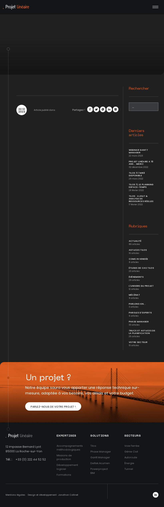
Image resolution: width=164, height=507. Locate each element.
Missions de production (64, 457)
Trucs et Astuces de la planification (142, 332)
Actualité (135, 241)
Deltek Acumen (100, 463)
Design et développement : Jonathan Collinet (53, 494)
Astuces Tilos (138, 250)
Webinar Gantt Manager (138, 151)
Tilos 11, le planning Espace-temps (141, 186)
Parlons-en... (137, 303)
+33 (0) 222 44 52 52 (31, 459)
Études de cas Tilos (141, 267)
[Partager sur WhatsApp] (103, 109)
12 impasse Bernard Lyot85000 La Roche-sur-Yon (24, 449)
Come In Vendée (138, 258)
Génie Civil (131, 451)
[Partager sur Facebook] (90, 109)
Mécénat (134, 294)
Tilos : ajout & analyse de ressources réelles (141, 199)
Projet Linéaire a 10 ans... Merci (141, 163)
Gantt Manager (100, 457)
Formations (64, 474)
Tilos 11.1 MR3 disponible (137, 174)
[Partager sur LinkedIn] (109, 109)
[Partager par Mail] (115, 109)
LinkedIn (155, 495)
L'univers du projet (141, 285)
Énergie (129, 463)
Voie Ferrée (131, 446)
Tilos (93, 446)
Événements (136, 276)
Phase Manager (139, 321)
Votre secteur (138, 342)
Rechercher (139, 88)
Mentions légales (15, 494)
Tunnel (128, 469)
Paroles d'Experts (140, 312)
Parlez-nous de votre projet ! (53, 407)
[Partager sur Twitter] (96, 109)
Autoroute (130, 457)
